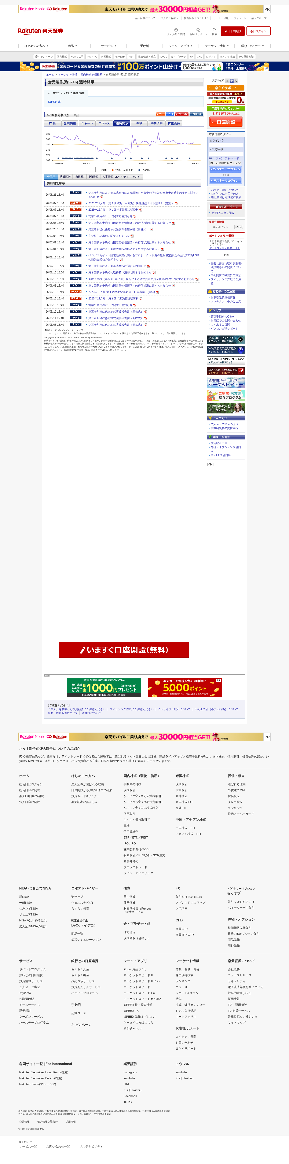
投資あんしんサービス (86, 987)
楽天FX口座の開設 (31, 796)
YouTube (129, 1078)
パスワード (216, 149)
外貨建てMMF (237, 790)
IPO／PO (130, 843)
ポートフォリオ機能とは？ (224, 248)
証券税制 (25, 1010)
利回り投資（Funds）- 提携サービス (138, 910)
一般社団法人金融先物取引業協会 (61, 1111)
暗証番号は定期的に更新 (226, 197)
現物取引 (129, 790)
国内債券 (129, 896)
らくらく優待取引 (137, 819)
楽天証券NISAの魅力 (33, 926)
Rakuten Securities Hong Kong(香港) (43, 1072)
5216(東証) (54, 101)
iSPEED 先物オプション (140, 1016)
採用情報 (234, 999)
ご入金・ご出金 (29, 987)
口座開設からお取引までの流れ (92, 790)
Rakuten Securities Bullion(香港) (40, 1078)
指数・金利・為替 (187, 969)
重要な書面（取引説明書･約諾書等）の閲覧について (226, 267)
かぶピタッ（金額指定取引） (144, 802)
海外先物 (234, 945)
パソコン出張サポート (224, 328)
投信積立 (234, 796)
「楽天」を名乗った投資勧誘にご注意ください (77, 709)
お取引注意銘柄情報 (223, 297)
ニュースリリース (240, 975)
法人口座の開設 (29, 802)
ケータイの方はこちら (138, 1022)
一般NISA (25, 902)
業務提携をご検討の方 (242, 1016)
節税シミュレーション (86, 939)
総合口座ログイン (31, 784)
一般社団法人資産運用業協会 (156, 1111)
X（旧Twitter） (133, 1090)
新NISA (24, 896)
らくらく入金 (80, 969)
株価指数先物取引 (240, 927)
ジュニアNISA (28, 914)
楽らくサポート (186, 1048)
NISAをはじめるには (33, 920)
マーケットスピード (137, 987)
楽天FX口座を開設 (223, 212)
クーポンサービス (31, 1016)
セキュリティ (237, 981)
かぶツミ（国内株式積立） (142, 808)
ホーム (50, 74)
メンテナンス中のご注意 (226, 301)
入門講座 (181, 908)
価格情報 (129, 932)
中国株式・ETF (186, 828)
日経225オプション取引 (244, 933)
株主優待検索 (184, 975)
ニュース (181, 987)
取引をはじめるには (189, 896)
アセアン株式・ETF (189, 834)
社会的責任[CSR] (239, 993)
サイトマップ (237, 1022)
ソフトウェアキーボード (226, 158)
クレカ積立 (235, 802)
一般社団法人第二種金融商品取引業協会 (121, 1111)
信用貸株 (131, 831)
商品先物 (234, 939)
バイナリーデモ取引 (241, 907)
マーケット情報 (67, 74)
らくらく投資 (80, 908)
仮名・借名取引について (63, 713)
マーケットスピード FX (139, 993)
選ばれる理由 (237, 784)
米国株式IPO (184, 802)
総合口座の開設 (29, 790)
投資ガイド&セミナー (85, 796)
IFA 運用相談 (237, 1004)
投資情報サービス (31, 981)
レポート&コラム (187, 993)
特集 (179, 999)
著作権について (91, 713)
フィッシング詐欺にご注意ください (132, 709)
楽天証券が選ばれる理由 (87, 784)
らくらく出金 (80, 975)
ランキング (235, 808)
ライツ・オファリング (138, 873)
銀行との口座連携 (31, 975)
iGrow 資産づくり (135, 969)
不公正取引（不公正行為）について (217, 709)
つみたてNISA (28, 908)
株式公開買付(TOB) (137, 849)
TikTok (128, 1102)
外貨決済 (25, 993)
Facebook (130, 1096)
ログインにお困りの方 (225, 193)
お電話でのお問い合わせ (226, 320)
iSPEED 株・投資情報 (138, 1004)
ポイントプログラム (32, 969)
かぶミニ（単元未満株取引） (144, 796)
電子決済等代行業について (245, 987)
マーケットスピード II (138, 975)
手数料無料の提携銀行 (224, 428)
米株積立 (181, 796)
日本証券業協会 (35, 1111)
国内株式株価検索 (91, 74)
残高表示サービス (83, 981)
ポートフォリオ (186, 1016)
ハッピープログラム (84, 993)
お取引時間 (26, 999)
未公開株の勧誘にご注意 (226, 275)
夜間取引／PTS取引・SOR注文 (144, 855)
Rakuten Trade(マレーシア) (37, 1084)
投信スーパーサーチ (241, 813)
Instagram (130, 1072)
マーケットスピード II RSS (142, 981)
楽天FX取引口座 (221, 455)
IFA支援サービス (239, 1010)
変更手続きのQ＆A (222, 316)
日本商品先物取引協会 (89, 1111)
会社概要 (234, 969)
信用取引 (129, 813)
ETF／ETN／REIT (136, 837)
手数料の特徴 (132, 784)
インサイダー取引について (174, 709)
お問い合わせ (184, 1042)
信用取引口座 (219, 443)
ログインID (216, 140)
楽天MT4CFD (185, 934)
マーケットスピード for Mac (142, 999)
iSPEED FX (131, 1010)
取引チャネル (132, 1028)
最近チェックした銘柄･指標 (68, 93)
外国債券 (129, 902)
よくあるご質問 (220, 324)
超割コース (78, 1013)
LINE (127, 1084)
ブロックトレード (135, 867)
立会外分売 (131, 861)
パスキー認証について (225, 190)
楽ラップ (77, 896)
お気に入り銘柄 (186, 1010)
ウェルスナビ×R (82, 902)
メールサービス (29, 1004)
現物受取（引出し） (137, 938)
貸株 (126, 825)
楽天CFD (182, 929)
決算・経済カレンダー (190, 1004)
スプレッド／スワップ (190, 902)
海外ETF (181, 808)
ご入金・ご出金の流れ (224, 424)
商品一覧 (77, 933)
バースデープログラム (34, 1022)
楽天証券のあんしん (84, 802)
